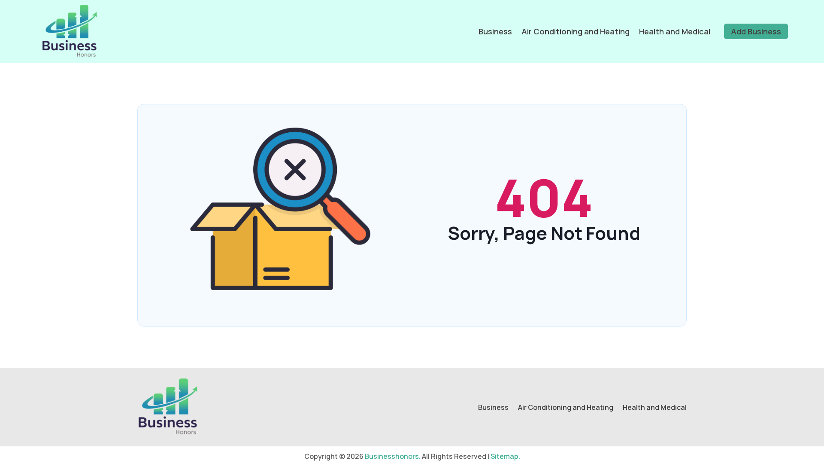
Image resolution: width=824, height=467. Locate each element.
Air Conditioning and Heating (575, 31)
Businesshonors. (393, 456)
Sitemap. (505, 456)
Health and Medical (674, 31)
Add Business (756, 31)
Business (495, 31)
